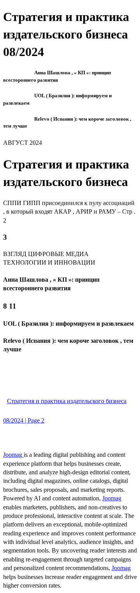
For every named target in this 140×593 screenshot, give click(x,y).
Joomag (13, 454)
